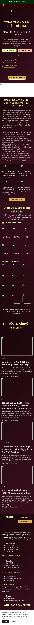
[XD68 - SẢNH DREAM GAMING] (17, 268)
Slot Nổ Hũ (9, 563)
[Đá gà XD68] (17, 248)
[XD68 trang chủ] (25, 62)
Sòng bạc (23, 153)
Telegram (11, 598)
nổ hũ (28, 41)
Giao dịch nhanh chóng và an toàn (14, 132)
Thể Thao (17, 237)
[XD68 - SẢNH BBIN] (27, 289)
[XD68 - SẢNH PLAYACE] (6, 278)
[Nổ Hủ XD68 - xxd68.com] (28, 231)
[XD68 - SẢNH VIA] (27, 268)
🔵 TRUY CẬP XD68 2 (24, 50)
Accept (5, 621)
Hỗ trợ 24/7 (7, 145)
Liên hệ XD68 (10, 545)
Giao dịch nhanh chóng (22, 309)
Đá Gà (17, 254)
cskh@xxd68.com (18, 600)
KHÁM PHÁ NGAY (17, 199)
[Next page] (26, 510)
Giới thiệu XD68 (11, 543)
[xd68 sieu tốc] (24, 168)
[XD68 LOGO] (17, 14)
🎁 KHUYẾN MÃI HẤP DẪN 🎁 (17, 77)
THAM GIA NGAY (25, 521)
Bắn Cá (5, 254)
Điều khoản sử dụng (12, 549)
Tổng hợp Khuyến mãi (12, 567)
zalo (9, 596)
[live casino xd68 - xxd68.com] (6, 231)
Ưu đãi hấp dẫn (8, 138)
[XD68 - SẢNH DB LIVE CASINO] (7, 289)
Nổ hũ (27, 155)
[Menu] (30, 6)
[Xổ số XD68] (28, 248)
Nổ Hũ (28, 237)
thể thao (23, 41)
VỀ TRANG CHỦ (24, 517)
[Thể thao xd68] (17, 231)
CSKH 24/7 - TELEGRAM (9, 65)
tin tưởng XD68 (7, 127)
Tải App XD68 (10, 580)
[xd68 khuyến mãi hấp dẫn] (9, 168)
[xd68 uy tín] (9, 183)
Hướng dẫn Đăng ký (12, 576)
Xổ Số (28, 254)
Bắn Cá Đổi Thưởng (12, 565)
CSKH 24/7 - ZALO (9, 61)
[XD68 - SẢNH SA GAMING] (27, 278)
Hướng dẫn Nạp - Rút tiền (14, 578)
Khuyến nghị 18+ (11, 552)
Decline (14, 621)
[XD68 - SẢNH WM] (17, 279)
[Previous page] (7, 510)
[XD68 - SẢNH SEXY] (7, 268)
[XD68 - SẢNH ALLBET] (7, 299)
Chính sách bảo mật (12, 547)
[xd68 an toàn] (24, 184)
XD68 (7, 100)
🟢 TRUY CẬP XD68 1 (9, 50)
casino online (16, 41)
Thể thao (8, 153)
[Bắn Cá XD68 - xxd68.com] (6, 247)
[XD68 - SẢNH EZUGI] (17, 289)
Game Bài (9, 561)
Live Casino (6, 237)
